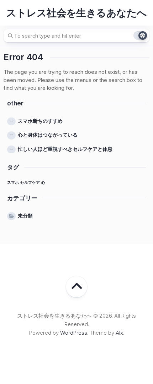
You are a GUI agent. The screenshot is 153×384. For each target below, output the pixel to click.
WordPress (73, 332)
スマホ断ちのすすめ (40, 121)
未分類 (25, 216)
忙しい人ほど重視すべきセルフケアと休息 (65, 149)
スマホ (13, 182)
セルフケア (30, 182)
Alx (119, 332)
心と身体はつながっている (48, 135)
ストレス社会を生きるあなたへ (76, 13)
